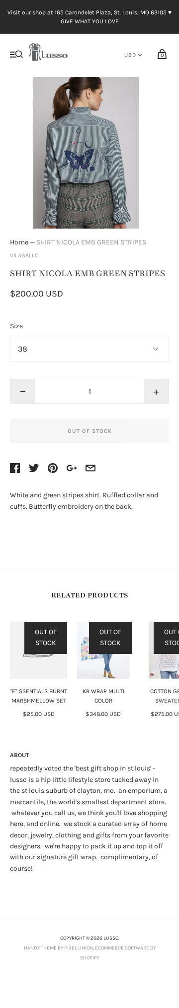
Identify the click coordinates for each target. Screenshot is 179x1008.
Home (19, 242)
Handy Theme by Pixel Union (58, 948)
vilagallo (24, 255)
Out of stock (90, 431)
